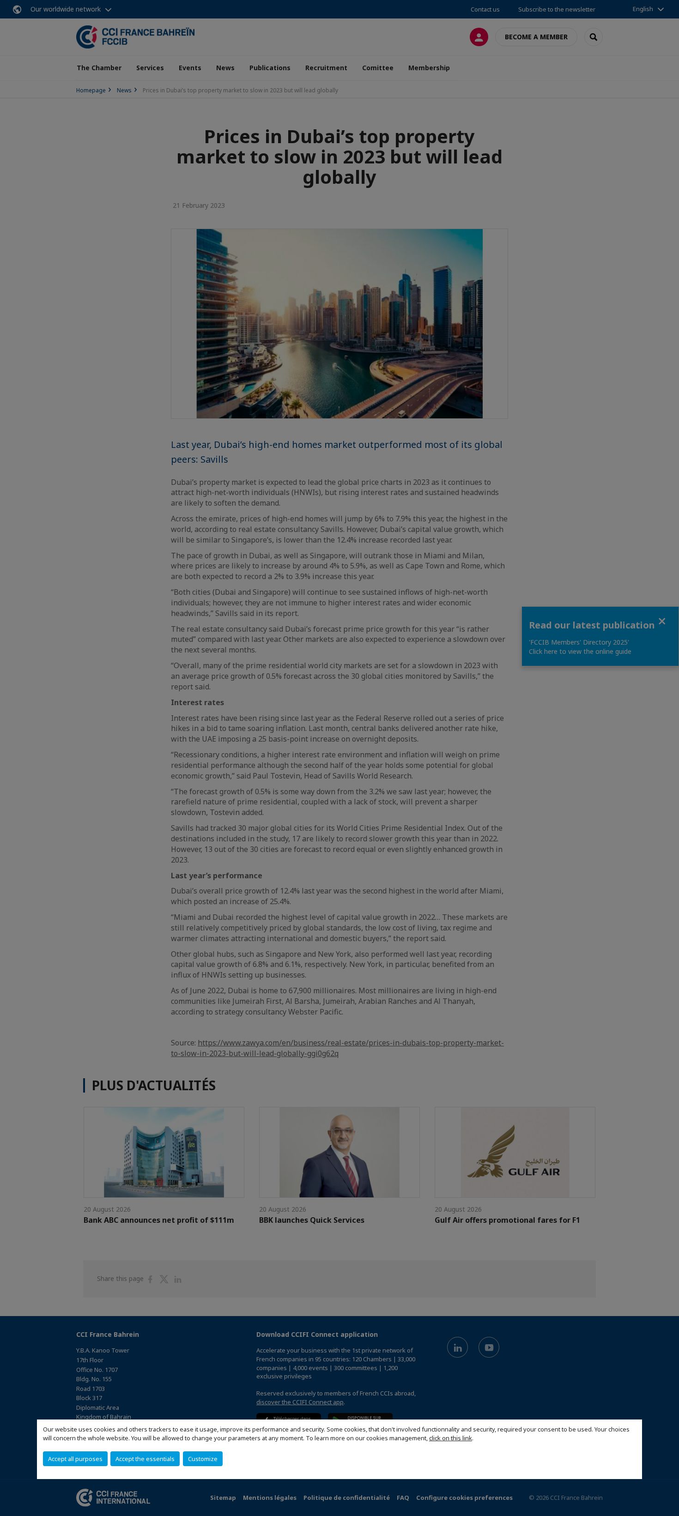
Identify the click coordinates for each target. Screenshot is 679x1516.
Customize (203, 1459)
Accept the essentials (145, 1459)
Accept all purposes (75, 1459)
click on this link (450, 1438)
